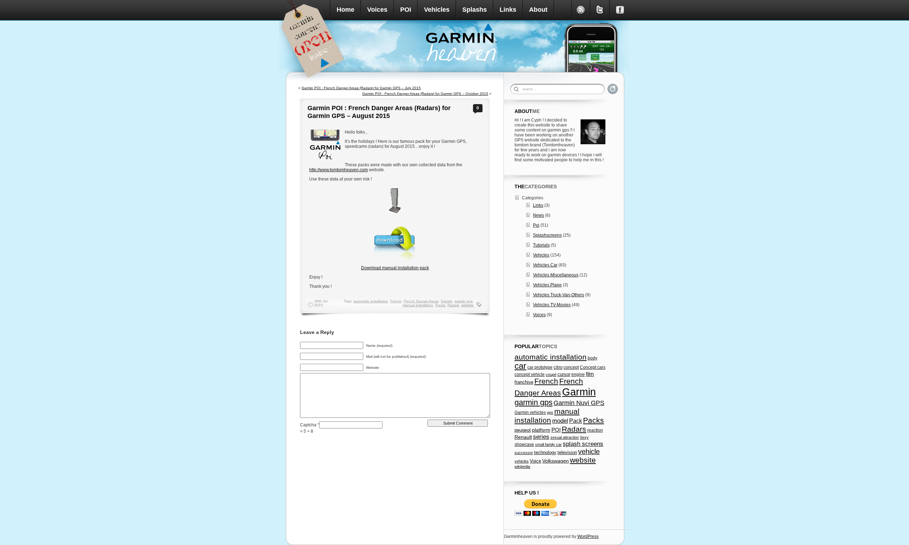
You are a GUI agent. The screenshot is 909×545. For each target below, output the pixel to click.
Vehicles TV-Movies (552, 304)
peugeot (523, 430)
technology (545, 452)
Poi (536, 225)
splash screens (583, 444)
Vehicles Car (545, 265)
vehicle (589, 451)
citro (558, 367)
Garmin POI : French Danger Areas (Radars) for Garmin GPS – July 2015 (361, 88)
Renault (523, 437)
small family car (548, 444)
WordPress (588, 536)
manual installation (418, 305)
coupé (551, 374)
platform (541, 430)
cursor (563, 374)
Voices (377, 9)
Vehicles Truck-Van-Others (558, 294)
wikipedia (522, 466)
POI (405, 9)
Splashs (474, 9)
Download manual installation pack (395, 267)
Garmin (446, 301)
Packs (440, 305)
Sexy (584, 437)
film (590, 374)
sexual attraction (564, 437)
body (592, 358)
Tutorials (541, 245)
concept (571, 367)
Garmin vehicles (530, 412)
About (538, 9)
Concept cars (592, 367)
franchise (524, 382)
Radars (453, 305)
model (560, 420)
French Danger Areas (421, 301)
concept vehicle (530, 374)
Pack (575, 420)
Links (508, 9)
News (538, 215)
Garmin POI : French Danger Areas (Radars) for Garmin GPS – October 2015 (425, 94)
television (567, 452)
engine (578, 374)
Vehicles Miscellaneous (555, 274)
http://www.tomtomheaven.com (338, 169)
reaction (595, 430)
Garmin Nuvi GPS (579, 402)
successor (524, 452)
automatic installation (371, 301)
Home (345, 9)
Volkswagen (555, 461)
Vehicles (437, 9)
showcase (524, 444)
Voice (535, 461)
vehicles (522, 461)
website (467, 305)
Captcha (308, 424)
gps (550, 412)
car (520, 366)
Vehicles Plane (547, 284)
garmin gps (463, 301)
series (541, 436)
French (396, 301)
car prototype (540, 367)
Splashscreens (547, 235)
